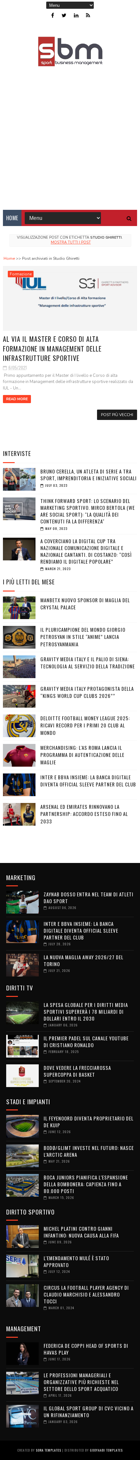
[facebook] (52, 15)
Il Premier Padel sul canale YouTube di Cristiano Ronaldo (86, 1041)
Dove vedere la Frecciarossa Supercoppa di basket (77, 1071)
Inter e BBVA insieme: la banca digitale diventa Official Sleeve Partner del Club (88, 780)
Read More (17, 399)
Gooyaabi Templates (106, 1450)
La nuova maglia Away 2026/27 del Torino (83, 960)
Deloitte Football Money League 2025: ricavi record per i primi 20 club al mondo (85, 725)
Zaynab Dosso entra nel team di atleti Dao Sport (88, 897)
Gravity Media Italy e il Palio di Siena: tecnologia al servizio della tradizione (87, 662)
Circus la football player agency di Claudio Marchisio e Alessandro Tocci (86, 1294)
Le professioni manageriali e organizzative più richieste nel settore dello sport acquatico (81, 1381)
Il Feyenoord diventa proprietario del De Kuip (88, 1122)
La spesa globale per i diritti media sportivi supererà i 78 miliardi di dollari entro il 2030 (86, 1011)
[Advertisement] (70, 133)
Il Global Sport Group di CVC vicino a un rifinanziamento (88, 1411)
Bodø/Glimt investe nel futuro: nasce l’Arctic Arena (89, 1151)
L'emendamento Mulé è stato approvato (76, 1261)
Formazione (21, 274)
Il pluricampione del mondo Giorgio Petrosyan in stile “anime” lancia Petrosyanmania (82, 637)
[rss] (88, 15)
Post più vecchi (117, 414)
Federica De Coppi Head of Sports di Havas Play (86, 1349)
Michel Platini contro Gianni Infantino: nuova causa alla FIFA (81, 1232)
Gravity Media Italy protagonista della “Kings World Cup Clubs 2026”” (87, 692)
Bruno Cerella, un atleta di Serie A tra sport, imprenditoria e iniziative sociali (88, 475)
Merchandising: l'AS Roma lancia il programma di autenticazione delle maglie (82, 755)
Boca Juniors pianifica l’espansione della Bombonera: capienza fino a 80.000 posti (86, 1184)
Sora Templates (48, 1450)
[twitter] (64, 15)
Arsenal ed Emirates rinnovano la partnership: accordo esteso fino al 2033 (84, 814)
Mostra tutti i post (71, 242)
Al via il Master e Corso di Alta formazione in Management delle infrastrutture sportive (52, 348)
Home (12, 218)
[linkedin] (76, 15)
